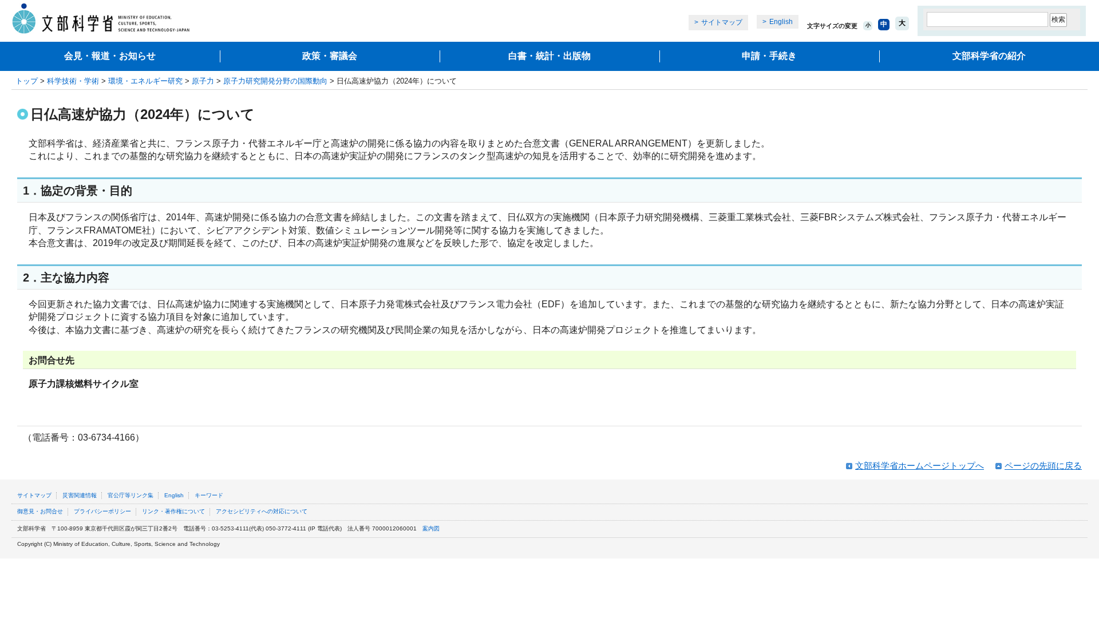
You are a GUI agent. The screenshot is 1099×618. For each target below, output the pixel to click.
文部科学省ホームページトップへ (919, 465)
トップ (26, 81)
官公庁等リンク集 (130, 495)
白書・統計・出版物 (549, 56)
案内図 (431, 528)
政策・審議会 (329, 56)
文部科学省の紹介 (989, 56)
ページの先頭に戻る (1043, 465)
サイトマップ (721, 22)
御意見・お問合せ (40, 511)
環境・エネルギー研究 (145, 81)
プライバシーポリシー (102, 511)
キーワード (209, 495)
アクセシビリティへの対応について (261, 511)
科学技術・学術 (73, 81)
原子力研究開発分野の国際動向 (275, 81)
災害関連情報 (79, 495)
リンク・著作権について (173, 511)
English (781, 22)
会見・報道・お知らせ (110, 56)
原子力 (203, 81)
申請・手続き (769, 56)
